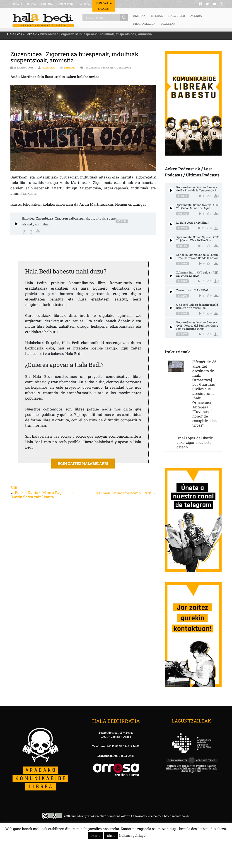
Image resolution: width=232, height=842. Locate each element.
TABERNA (47, 4)
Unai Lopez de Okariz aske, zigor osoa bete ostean (194, 442)
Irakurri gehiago (132, 835)
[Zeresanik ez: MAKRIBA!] (171, 292)
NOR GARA (16, 4)
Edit (13, 487)
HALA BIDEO (176, 15)
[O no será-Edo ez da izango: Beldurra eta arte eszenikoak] (171, 308)
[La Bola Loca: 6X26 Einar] (171, 224)
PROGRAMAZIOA (144, 23)
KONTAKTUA (66, 4)
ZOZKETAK (168, 23)
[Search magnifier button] (124, 17)
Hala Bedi (14, 34)
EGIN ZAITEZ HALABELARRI (83, 463)
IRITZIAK (157, 15)
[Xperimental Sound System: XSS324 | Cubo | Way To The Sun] (171, 240)
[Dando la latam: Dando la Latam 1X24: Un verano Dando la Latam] (171, 258)
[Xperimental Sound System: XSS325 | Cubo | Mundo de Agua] (171, 208)
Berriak (31, 34)
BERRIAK (139, 15)
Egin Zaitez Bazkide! (103, 5)
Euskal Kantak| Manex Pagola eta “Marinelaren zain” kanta (41, 494)
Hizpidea (48, 67)
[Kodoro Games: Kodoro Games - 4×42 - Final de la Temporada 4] (171, 190)
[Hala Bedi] (43, 19)
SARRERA (84, 4)
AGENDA (196, 15)
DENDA (31, 4)
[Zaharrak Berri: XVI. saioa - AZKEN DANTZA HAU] (171, 275)
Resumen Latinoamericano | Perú (122, 493)
